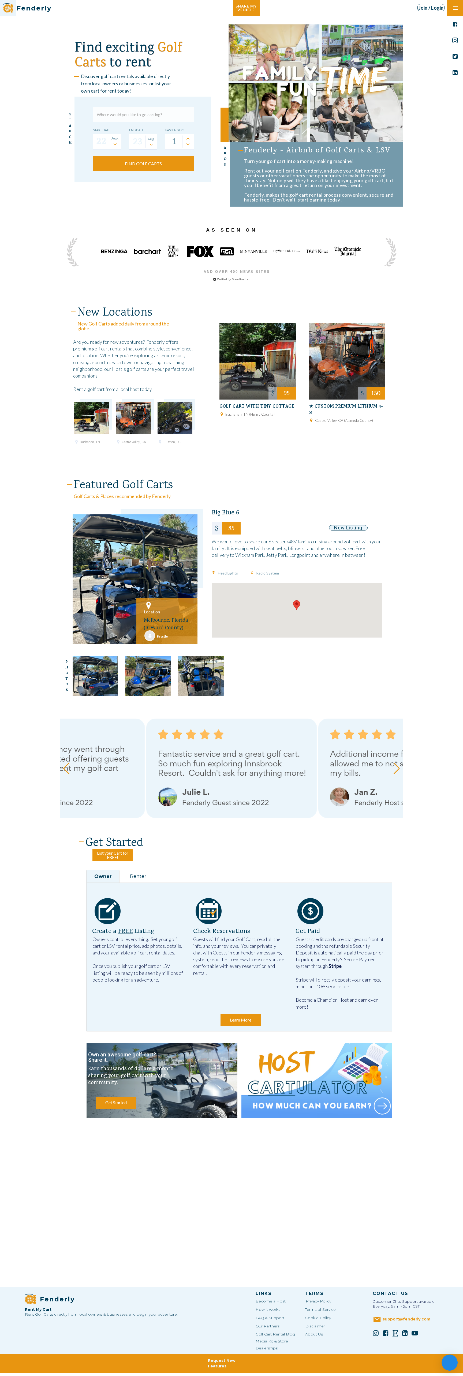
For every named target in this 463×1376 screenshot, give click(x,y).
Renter (138, 876)
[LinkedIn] (405, 1333)
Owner (103, 876)
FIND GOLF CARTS (143, 163)
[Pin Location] (76, 442)
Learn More (240, 1019)
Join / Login (431, 8)
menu (455, 8)
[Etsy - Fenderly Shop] (395, 1333)
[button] (296, 605)
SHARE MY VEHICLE (246, 8)
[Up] (188, 138)
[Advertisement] (239, 1166)
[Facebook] (385, 1333)
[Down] (188, 144)
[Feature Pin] (213, 572)
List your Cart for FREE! (112, 855)
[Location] (149, 605)
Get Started (116, 1102)
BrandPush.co (241, 279)
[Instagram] (376, 1333)
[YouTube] (415, 1333)
